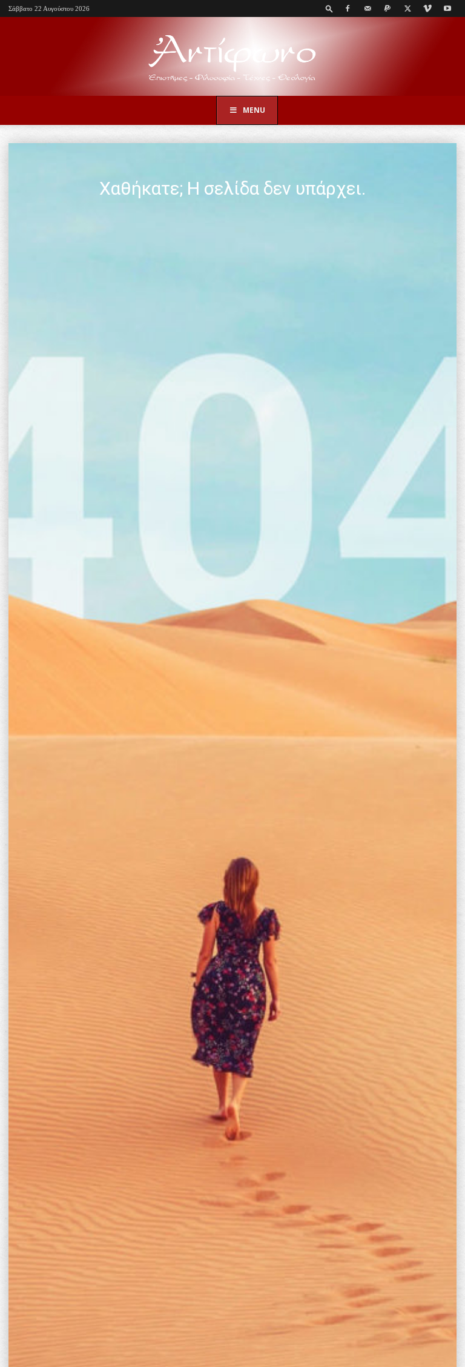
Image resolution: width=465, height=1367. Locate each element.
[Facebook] (347, 8)
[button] (329, 8)
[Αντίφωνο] (232, 57)
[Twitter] (407, 8)
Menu (254, 110)
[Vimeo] (427, 8)
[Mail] (367, 8)
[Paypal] (387, 8)
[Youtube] (447, 8)
